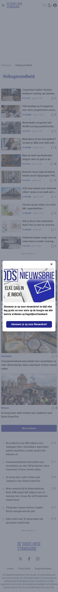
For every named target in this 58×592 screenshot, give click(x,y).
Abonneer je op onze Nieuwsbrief (29, 324)
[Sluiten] (51, 264)
